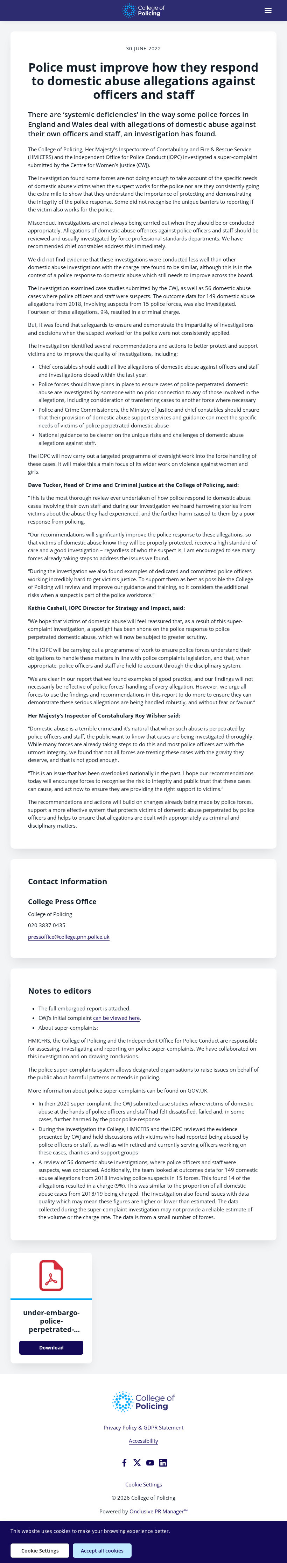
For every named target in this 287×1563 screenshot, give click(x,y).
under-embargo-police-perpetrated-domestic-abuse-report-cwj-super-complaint (51, 1333)
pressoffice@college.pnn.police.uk (69, 936)
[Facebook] (124, 1463)
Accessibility (143, 1440)
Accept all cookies (102, 1550)
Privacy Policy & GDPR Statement (143, 1427)
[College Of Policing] (143, 1401)
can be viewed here (116, 1017)
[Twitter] (137, 1463)
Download (51, 1347)
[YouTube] (150, 1463)
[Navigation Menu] (268, 10)
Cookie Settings (143, 1484)
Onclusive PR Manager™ (159, 1511)
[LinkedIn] (163, 1463)
